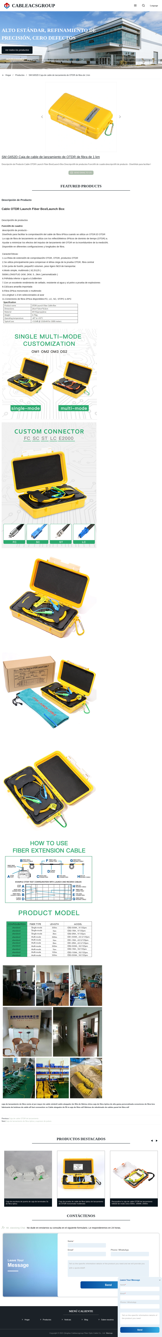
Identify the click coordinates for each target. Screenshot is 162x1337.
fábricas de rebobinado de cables (98, 1107)
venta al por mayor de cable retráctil (41, 1104)
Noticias (67, 1320)
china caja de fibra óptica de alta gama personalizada (111, 1104)
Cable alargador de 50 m (58, 1107)
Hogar (8, 75)
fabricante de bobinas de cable (15, 1107)
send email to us (83, 173)
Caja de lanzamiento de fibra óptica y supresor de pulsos (28, 1121)
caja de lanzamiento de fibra (14, 1104)
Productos (19, 75)
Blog (86, 1320)
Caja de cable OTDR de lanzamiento (23, 1118)
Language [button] (154, 6)
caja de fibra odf (77, 1107)
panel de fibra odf (121, 1107)
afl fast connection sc (38, 1107)
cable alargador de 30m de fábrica (72, 1104)
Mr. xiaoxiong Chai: (16, 1228)
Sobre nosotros (107, 1320)
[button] (135, 5)
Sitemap (109, 1333)
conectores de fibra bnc (144, 1104)
